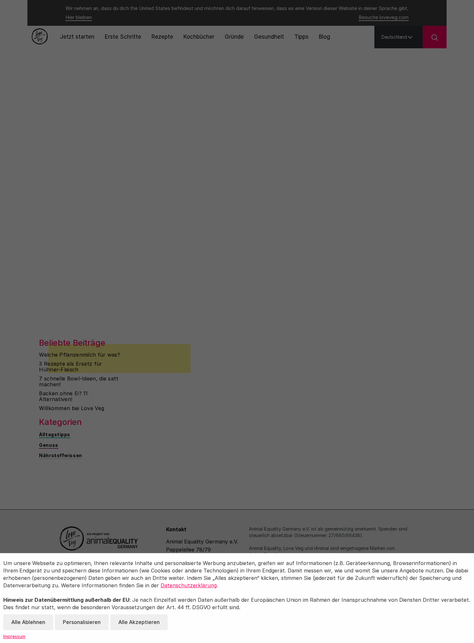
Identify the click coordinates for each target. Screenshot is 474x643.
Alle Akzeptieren (139, 622)
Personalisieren (82, 622)
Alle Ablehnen (28, 622)
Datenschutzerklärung (189, 585)
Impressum (14, 636)
